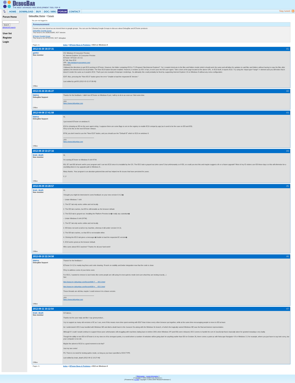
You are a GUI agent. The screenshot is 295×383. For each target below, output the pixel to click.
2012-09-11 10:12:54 (43, 308)
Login (6, 42)
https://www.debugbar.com (73, 103)
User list (7, 33)
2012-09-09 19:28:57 (43, 186)
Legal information (152, 376)
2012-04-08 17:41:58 (43, 112)
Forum (50, 16)
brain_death (38, 155)
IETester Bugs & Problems (79, 45)
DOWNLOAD (26, 11)
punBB (136, 379)
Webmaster (141, 376)
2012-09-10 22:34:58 (43, 256)
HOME (13, 11)
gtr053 (36, 53)
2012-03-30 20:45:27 (43, 91)
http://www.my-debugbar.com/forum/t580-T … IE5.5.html (84, 282)
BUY (38, 11)
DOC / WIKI (50, 11)
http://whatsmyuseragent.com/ (79, 62)
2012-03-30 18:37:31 (43, 49)
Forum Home (10, 17)
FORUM (62, 11)
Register (7, 37)
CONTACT (74, 11)
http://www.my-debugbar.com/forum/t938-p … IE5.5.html (84, 287)
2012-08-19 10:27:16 (43, 151)
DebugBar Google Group (42, 31)
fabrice (36, 95)
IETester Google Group (41, 36)
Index (65, 45)
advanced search (9, 27)
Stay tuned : (285, 11)
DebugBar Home (37, 16)
